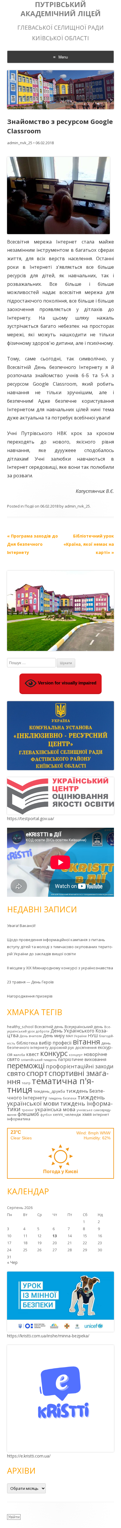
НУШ (93, 1035)
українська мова (55, 1109)
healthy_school (20, 1026)
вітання (86, 1042)
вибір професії (55, 1043)
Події (29, 506)
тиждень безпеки (62, 1098)
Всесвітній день (49, 1026)
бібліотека (27, 1043)
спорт (37, 1073)
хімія (87, 1114)
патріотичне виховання (82, 1059)
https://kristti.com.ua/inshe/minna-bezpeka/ (48, 1336)
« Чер (12, 1262)
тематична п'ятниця (50, 1085)
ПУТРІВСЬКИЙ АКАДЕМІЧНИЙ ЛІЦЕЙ (61, 9)
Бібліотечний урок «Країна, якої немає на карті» (88, 544)
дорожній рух (61, 1047)
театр (26, 1083)
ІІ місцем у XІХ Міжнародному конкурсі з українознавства (60, 967)
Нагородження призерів (30, 996)
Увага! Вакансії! (21, 925)
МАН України (76, 1036)
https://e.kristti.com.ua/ (29, 1456)
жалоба (19, 1055)
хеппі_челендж (67, 1114)
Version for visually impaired (66, 682)
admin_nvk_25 (19, 142)
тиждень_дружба (49, 1091)
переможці (26, 1065)
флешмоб (28, 1114)
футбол (46, 1115)
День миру (54, 1035)
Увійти (14, 1516)
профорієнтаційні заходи (79, 1066)
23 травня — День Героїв (30, 982)
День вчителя (31, 1036)
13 (55, 1235)
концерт (76, 1055)
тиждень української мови (56, 1100)
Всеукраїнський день (84, 1026)
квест (32, 1054)
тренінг (28, 1110)
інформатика (18, 1118)
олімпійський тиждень (39, 1060)
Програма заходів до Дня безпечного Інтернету (32, 544)
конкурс (54, 1053)
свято (16, 1073)
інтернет (101, 1114)
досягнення (86, 1047)
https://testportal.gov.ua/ (30, 818)
